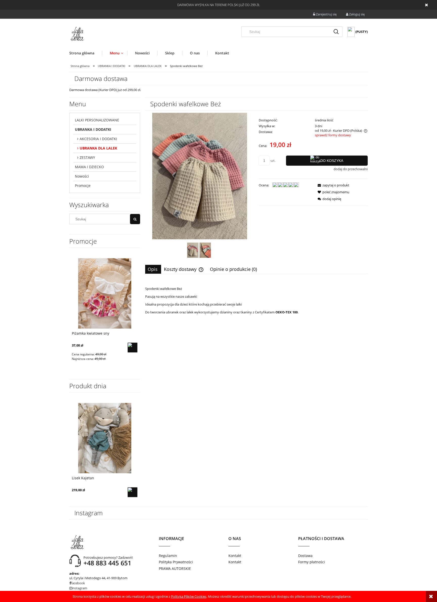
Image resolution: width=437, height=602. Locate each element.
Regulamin (168, 555)
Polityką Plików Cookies (188, 596)
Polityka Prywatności (176, 562)
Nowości (82, 176)
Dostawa (305, 555)
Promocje (83, 185)
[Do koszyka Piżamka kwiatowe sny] (132, 347)
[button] (332, 185)
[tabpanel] (256, 314)
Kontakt (234, 555)
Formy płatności (311, 562)
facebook (78, 583)
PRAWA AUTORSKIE (175, 568)
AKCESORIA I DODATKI (98, 138)
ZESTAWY (87, 157)
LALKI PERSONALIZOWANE (97, 120)
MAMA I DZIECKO (89, 166)
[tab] (153, 269)
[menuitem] (85, 53)
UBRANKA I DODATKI (93, 129)
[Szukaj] (336, 31)
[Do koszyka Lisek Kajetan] (132, 492)
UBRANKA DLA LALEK (98, 148)
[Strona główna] (77, 34)
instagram (79, 588)
